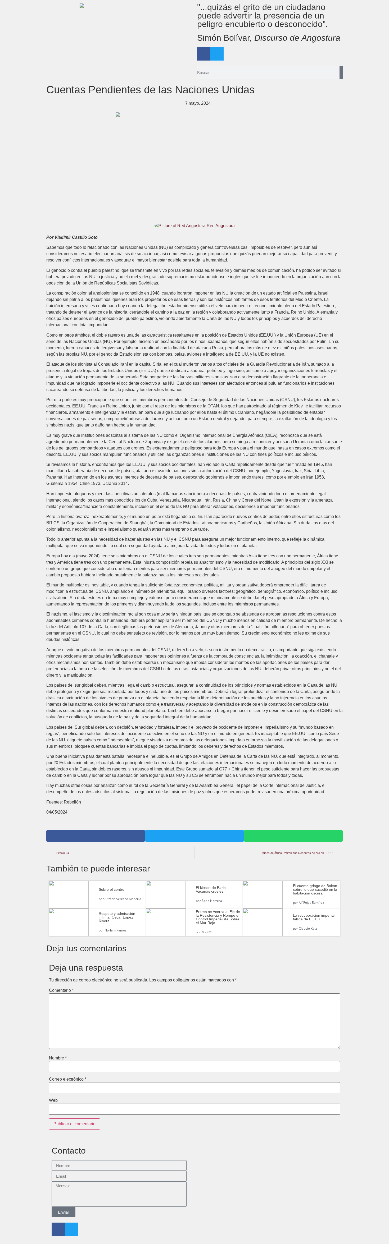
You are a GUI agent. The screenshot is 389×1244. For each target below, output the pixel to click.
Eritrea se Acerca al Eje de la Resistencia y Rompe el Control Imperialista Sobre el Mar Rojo (218, 917)
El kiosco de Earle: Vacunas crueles (211, 889)
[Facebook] (203, 54)
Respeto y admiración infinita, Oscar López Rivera (117, 917)
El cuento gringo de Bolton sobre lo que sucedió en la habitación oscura (315, 889)
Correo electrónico (67, 1079)
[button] (95, 836)
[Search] (341, 72)
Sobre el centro (111, 889)
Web (53, 1100)
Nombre (58, 1058)
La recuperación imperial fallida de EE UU (313, 917)
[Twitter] (217, 54)
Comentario (61, 990)
